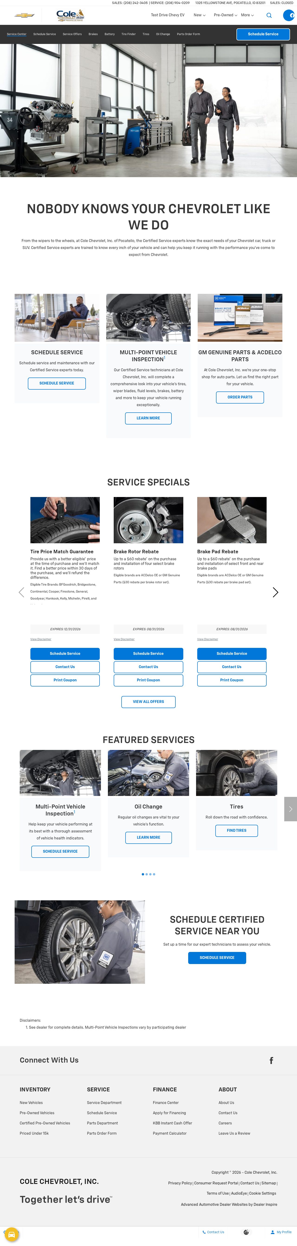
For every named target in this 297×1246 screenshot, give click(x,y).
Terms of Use (218, 1194)
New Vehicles (31, 1103)
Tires (146, 34)
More (246, 16)
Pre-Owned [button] (223, 16)
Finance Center (166, 1103)
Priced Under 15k (34, 1134)
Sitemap (268, 1183)
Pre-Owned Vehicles (37, 1113)
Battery (110, 34)
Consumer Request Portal (216, 1183)
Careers (225, 1123)
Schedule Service (44, 34)
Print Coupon (65, 680)
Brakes (93, 34)
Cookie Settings (262, 1194)
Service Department (104, 1103)
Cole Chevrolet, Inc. (261, 1173)
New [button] (198, 16)
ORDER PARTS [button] (240, 397)
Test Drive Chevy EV (167, 15)
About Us (226, 1103)
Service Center (16, 34)
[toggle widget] (12, 1234)
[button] (269, 15)
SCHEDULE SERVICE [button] (56, 383)
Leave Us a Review (234, 1134)
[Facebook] (271, 1060)
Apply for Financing (169, 1113)
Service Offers (72, 34)
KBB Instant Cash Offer (172, 1123)
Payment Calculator (170, 1134)
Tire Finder (129, 34)
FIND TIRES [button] (236, 831)
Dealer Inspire (265, 1205)
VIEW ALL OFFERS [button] (148, 702)
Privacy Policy (180, 1183)
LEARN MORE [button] (148, 418)
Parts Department (102, 1123)
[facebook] (289, 15)
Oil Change (163, 34)
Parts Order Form (188, 34)
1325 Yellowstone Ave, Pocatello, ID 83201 (230, 3)
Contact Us (65, 667)
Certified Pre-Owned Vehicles (45, 1123)
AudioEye (239, 1194)
